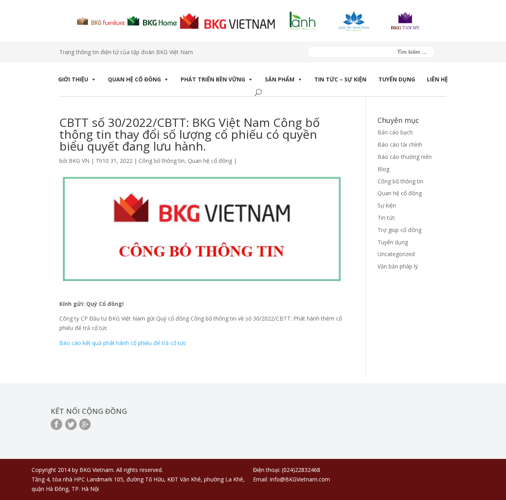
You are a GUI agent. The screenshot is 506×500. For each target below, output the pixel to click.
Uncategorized (396, 254)
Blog (383, 169)
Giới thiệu (73, 79)
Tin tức (386, 217)
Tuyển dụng (396, 79)
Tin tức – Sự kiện (340, 79)
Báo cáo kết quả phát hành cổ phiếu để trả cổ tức (122, 343)
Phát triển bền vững (213, 79)
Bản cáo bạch (395, 132)
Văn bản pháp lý (398, 266)
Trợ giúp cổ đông (399, 230)
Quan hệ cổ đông (134, 79)
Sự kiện (387, 205)
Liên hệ (437, 79)
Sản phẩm (280, 79)
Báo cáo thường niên (405, 156)
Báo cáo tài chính (400, 144)
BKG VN (79, 160)
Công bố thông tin (162, 160)
